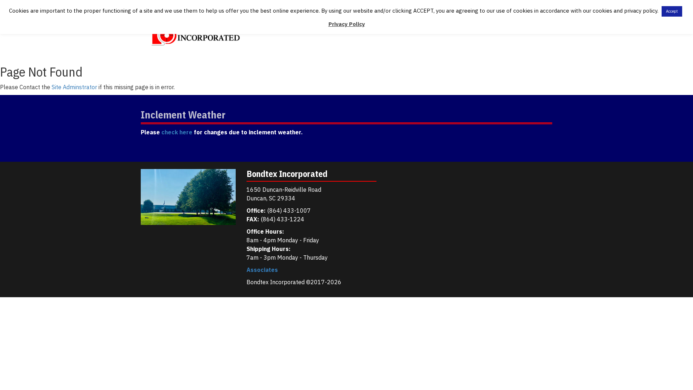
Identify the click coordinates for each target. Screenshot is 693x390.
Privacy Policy (346, 24)
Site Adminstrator (74, 87)
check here (176, 132)
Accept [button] (672, 11)
